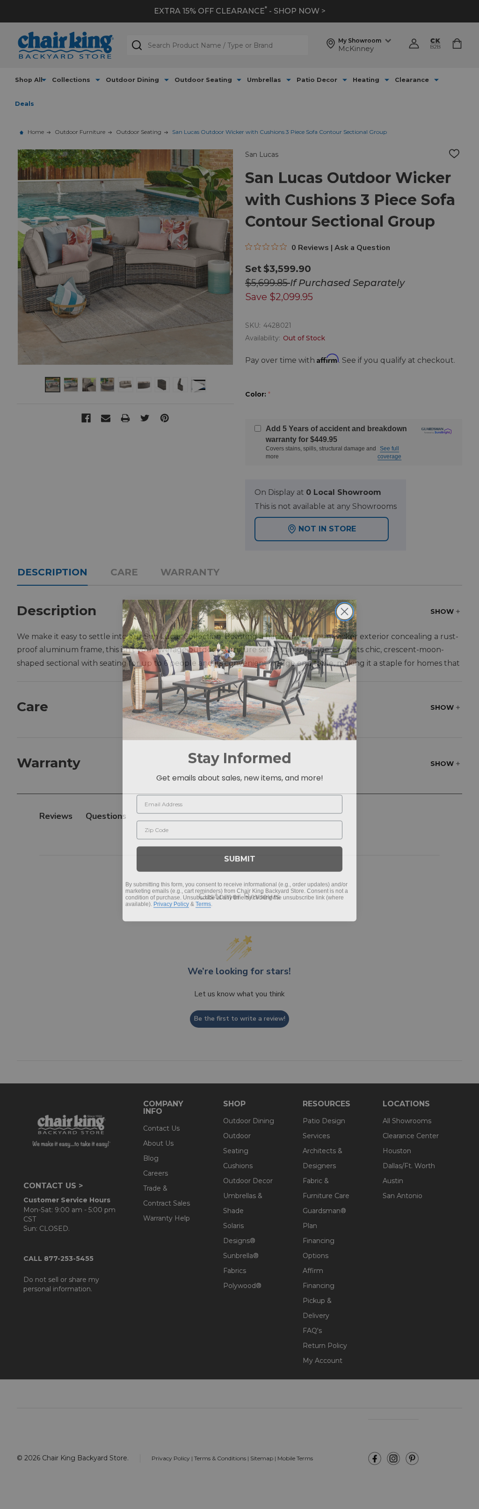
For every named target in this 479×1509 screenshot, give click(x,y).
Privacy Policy (171, 898)
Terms (203, 898)
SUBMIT (239, 852)
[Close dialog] (344, 605)
